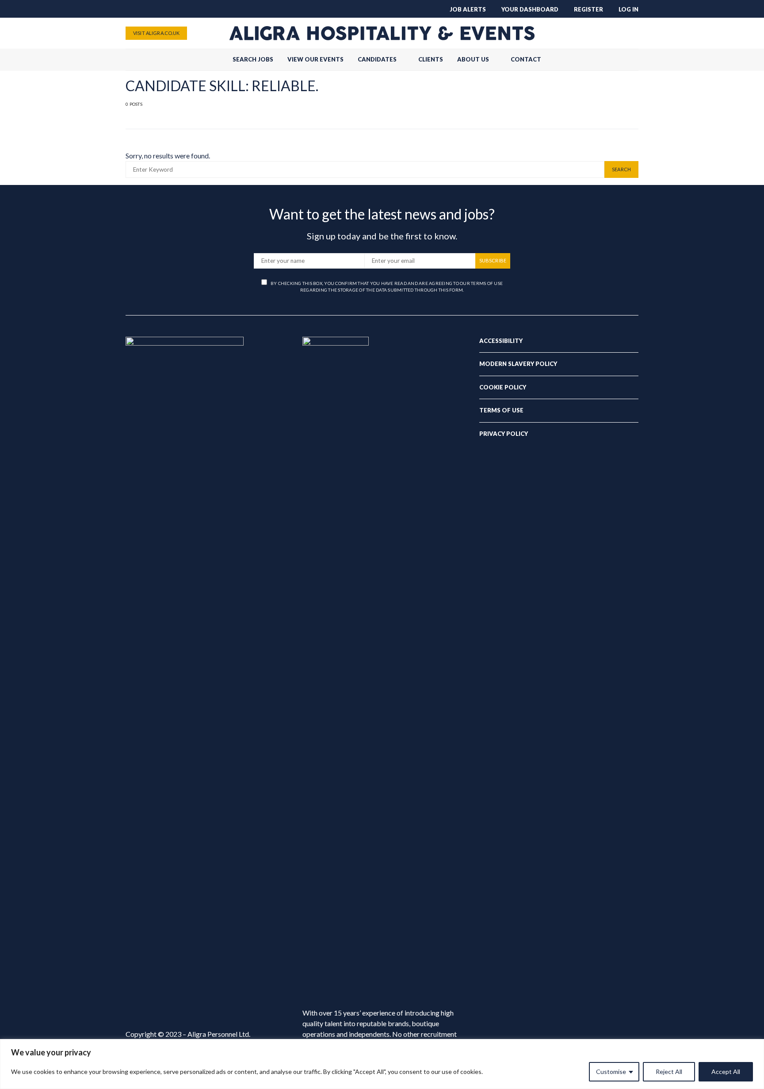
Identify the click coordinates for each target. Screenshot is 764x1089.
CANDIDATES (377, 59)
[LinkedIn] (632, 33)
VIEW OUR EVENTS (315, 59)
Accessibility (501, 340)
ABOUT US (473, 59)
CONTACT (526, 59)
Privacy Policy (503, 433)
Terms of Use (501, 410)
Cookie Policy (502, 387)
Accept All (725, 1071)
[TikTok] (575, 33)
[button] (635, 59)
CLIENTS (430, 59)
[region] (382, 1064)
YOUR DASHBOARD (529, 9)
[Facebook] (590, 33)
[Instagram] (618, 33)
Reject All (669, 1071)
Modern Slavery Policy (518, 363)
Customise (611, 1071)
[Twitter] (604, 33)
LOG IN (628, 9)
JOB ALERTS (468, 9)
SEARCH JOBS (253, 59)
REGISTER (588, 9)
